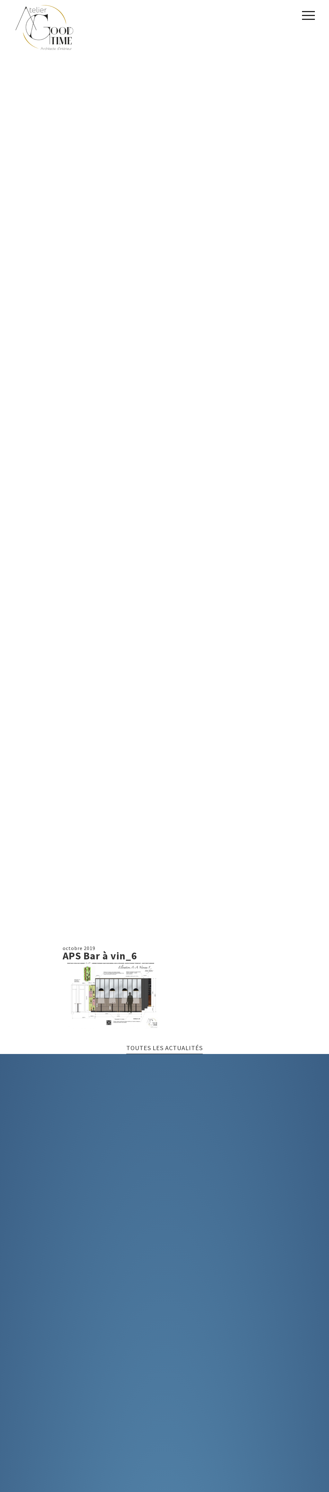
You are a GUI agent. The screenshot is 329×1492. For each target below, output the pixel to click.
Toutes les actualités (164, 1048)
